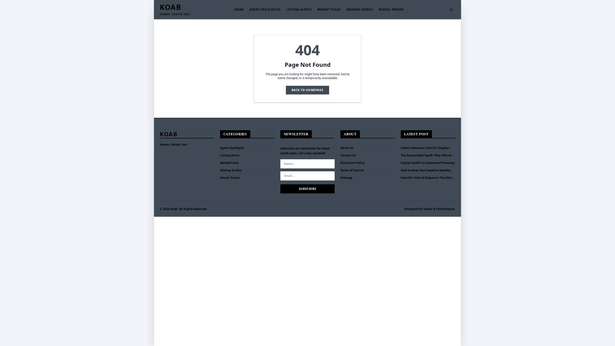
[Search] (451, 9)
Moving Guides (360, 10)
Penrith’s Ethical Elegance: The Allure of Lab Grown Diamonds (427, 178)
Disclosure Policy (352, 163)
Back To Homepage (308, 90)
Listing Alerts (299, 10)
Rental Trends (391, 10)
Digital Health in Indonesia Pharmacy (428, 163)
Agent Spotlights (265, 10)
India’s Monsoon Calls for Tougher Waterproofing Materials (425, 148)
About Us (346, 148)
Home (239, 10)
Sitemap (346, 178)
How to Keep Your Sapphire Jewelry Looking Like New (425, 170)
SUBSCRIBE (307, 189)
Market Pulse (329, 10)
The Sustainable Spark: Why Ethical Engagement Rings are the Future (426, 155)
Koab (170, 7)
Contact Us (348, 155)
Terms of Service (352, 170)
